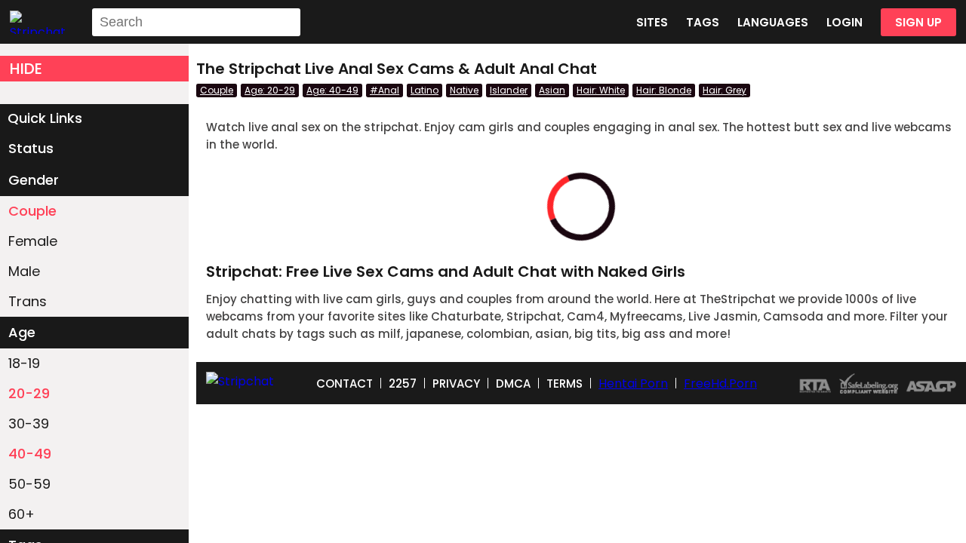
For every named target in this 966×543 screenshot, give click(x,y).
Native (464, 90)
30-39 (28, 423)
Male (24, 271)
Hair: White (601, 90)
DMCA (513, 383)
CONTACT (344, 383)
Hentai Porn (633, 383)
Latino (424, 90)
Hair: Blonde (663, 90)
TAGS (702, 22)
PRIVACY (456, 383)
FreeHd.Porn (720, 383)
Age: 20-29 (270, 90)
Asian (552, 90)
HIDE (26, 68)
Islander (509, 90)
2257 (403, 383)
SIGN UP (918, 22)
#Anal (384, 90)
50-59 (29, 483)
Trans (27, 301)
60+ (21, 514)
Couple (32, 210)
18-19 (24, 363)
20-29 (29, 393)
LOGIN (844, 22)
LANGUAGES (772, 22)
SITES (652, 22)
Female (32, 241)
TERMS (564, 383)
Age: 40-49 (332, 90)
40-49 (29, 453)
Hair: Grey (724, 90)
